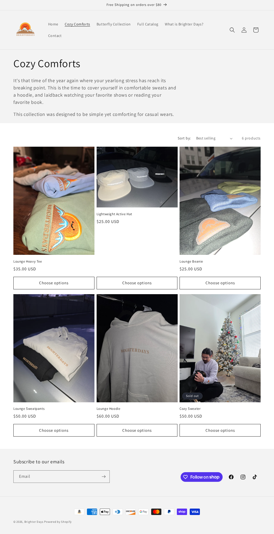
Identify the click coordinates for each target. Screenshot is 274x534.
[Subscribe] (103, 476)
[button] (232, 30)
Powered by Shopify (58, 522)
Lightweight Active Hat (114, 214)
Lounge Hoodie (108, 409)
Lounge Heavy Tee (27, 261)
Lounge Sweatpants (28, 409)
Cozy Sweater (190, 409)
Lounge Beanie (191, 261)
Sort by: (184, 138)
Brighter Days (34, 522)
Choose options (53, 282)
